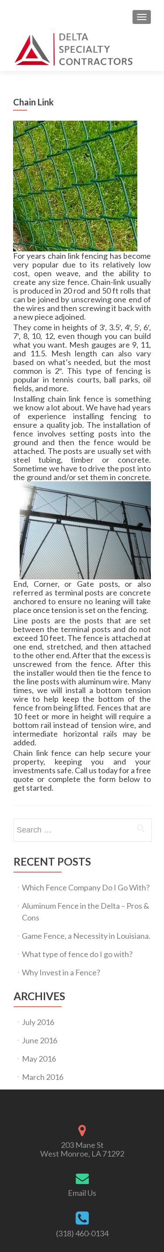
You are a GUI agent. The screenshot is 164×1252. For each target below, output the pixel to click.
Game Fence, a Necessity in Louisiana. (86, 936)
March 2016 (42, 1077)
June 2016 (39, 1040)
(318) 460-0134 (82, 1233)
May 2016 (39, 1058)
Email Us (82, 1193)
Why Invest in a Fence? (61, 972)
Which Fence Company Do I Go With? (86, 887)
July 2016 (38, 1022)
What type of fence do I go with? (77, 954)
